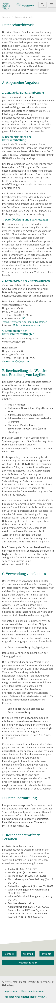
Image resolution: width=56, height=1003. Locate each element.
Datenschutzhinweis (32, 991)
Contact (9, 953)
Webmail (28, 953)
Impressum (10, 991)
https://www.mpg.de (28, 325)
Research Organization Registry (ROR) (25, 996)
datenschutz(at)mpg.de (15, 361)
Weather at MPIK (28, 962)
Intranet (46, 953)
